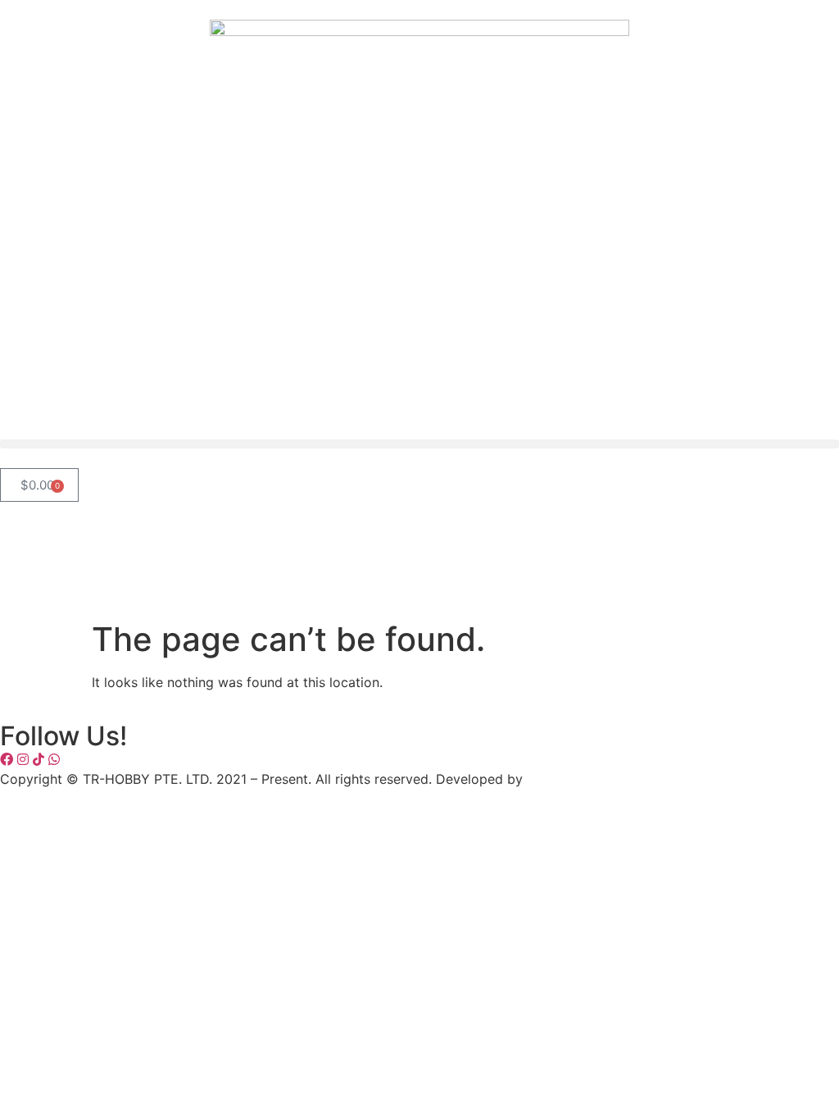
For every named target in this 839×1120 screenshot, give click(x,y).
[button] (419, 443)
